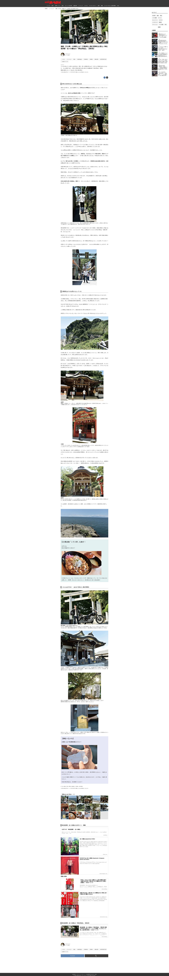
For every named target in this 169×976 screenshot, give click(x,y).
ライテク (160, 20)
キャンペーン (155, 20)
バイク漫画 (154, 17)
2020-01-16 (67, 53)
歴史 (161, 15)
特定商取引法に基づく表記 (91, 974)
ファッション (155, 24)
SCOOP (153, 15)
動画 (158, 15)
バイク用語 (161, 24)
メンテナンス (155, 22)
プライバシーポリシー (81, 974)
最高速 (160, 22)
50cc (166, 24)
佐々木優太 (67, 55)
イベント (160, 17)
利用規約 (74, 974)
